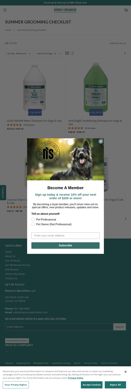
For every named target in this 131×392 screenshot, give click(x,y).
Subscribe (65, 245)
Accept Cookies (92, 384)
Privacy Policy (75, 377)
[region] (65, 379)
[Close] (125, 371)
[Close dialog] (101, 141)
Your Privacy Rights (16, 384)
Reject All (115, 384)
